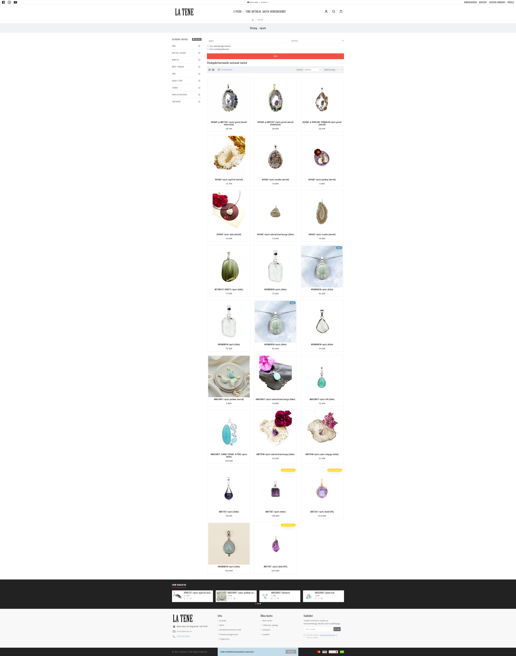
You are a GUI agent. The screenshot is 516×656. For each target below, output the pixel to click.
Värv (174, 73)
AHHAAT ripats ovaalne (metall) (275, 179)
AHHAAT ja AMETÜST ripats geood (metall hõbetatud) (229, 123)
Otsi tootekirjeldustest (219, 49)
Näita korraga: (329, 70)
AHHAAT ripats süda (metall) (229, 234)
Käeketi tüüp (177, 80)
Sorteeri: (300, 70)
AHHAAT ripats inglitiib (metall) (229, 179)
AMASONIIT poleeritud (324, 592)
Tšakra (175, 87)
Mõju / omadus (178, 66)
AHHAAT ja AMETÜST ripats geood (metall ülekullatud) (275, 123)
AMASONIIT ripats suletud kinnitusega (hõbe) (275, 399)
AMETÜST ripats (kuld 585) (322, 511)
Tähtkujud (176, 101)
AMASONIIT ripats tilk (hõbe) (322, 399)
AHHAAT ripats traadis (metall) (322, 234)
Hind (174, 46)
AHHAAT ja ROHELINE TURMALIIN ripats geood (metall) (322, 123)
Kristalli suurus (179, 53)
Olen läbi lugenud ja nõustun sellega (321, 636)
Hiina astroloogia (179, 94)
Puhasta (198, 39)
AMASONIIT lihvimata (280, 592)
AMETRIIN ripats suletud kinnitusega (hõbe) (275, 454)
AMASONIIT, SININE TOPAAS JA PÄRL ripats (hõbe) (229, 455)
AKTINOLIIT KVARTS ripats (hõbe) (229, 289)
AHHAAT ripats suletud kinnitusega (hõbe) (275, 234)
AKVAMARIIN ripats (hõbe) (275, 289)
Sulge (291, 651)
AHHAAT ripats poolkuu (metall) (322, 179)
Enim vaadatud (179, 585)
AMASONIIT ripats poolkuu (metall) (229, 399)
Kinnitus (175, 59)
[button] (255, 603)
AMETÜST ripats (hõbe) (229, 511)
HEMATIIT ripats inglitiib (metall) (198, 592)
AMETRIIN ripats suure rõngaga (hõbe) (322, 454)
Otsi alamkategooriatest (220, 46)
